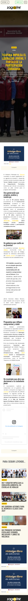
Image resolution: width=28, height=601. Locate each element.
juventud (6, 391)
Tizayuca (22, 174)
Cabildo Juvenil (10, 255)
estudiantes (21, 330)
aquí (10, 163)
